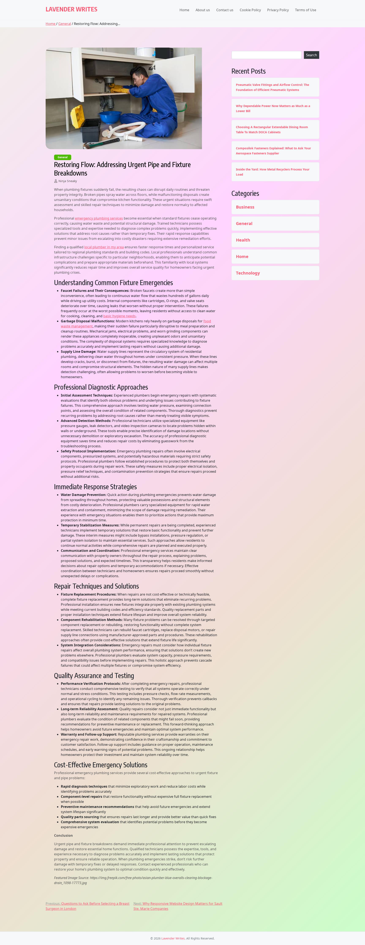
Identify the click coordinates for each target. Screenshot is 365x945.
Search (311, 55)
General (64, 23)
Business (245, 207)
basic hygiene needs (119, 316)
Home (184, 10)
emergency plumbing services (99, 218)
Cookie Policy (250, 10)
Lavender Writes (71, 9)
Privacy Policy (278, 10)
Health (243, 240)
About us (203, 10)
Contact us (224, 10)
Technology (248, 273)
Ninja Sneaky (68, 181)
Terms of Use (305, 10)
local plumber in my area (104, 247)
